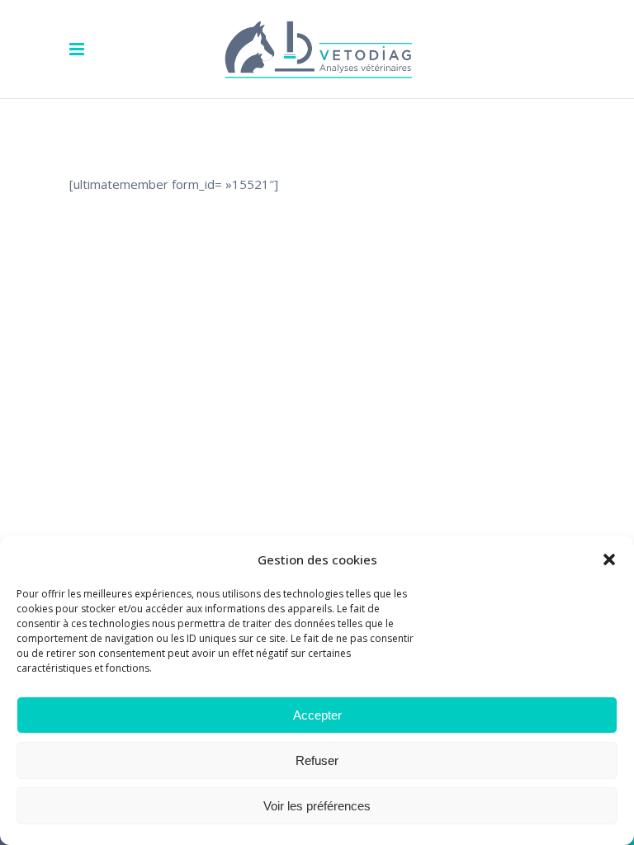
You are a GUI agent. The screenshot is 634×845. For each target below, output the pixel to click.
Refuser (317, 760)
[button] (609, 559)
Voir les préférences (317, 806)
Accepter (317, 715)
